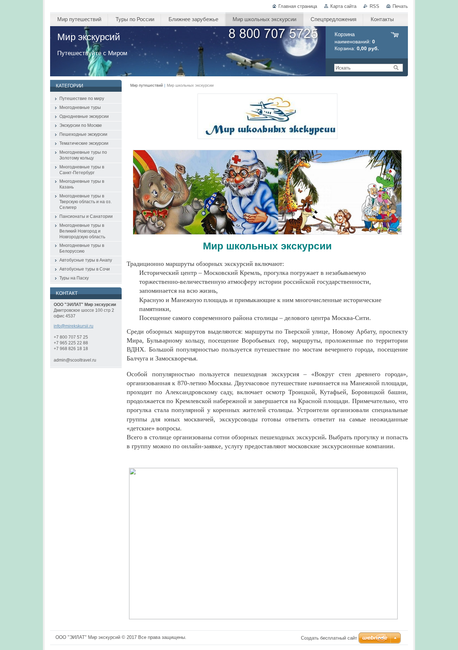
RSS (374, 6)
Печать (400, 6)
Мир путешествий (146, 85)
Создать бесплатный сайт (329, 638)
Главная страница (297, 6)
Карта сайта (343, 6)
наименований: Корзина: (357, 41)
